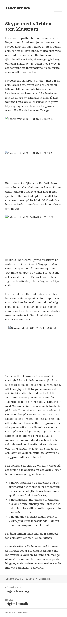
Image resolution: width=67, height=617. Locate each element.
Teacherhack (18, 7)
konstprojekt (48, 268)
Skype (37, 46)
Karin (31, 578)
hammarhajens (43, 204)
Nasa (49, 187)
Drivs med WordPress (16, 612)
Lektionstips (45, 578)
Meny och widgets (58, 11)
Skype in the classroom (20, 80)
